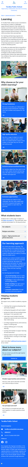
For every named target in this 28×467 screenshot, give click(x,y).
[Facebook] (2, 443)
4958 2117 (8, 432)
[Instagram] (6, 443)
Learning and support (10, 15)
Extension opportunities (10, 197)
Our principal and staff (9, 405)
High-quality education (9, 134)
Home (2, 15)
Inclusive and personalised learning (13, 166)
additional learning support (18, 341)
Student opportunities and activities (13, 379)
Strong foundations (8, 104)
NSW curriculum (8, 220)
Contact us (14, 358)
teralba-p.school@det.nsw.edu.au (14, 429)
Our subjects (14, 227)
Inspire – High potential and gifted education (14, 236)
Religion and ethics (14, 231)
